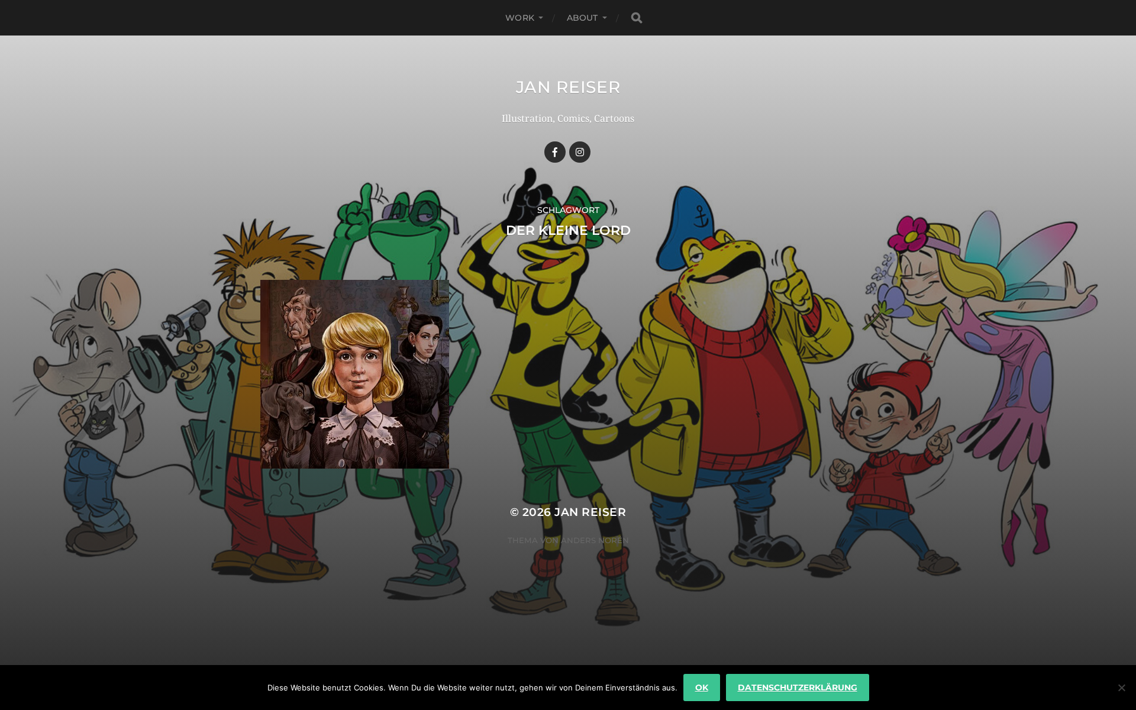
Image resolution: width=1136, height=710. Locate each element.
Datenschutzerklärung (797, 687)
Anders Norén (595, 540)
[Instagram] (579, 152)
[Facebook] (555, 152)
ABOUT (582, 17)
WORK (519, 17)
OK (701, 687)
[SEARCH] (637, 18)
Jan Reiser (568, 87)
